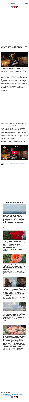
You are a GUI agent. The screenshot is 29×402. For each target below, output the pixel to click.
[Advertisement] (14, 24)
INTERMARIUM (12, 2)
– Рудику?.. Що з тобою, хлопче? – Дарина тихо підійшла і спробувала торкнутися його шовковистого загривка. (14, 267)
